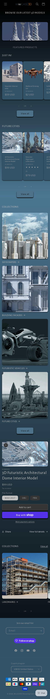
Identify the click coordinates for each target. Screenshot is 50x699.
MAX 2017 (10, 498)
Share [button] (8, 531)
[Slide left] (19, 106)
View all (25, 113)
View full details (37, 531)
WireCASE (18, 694)
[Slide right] (31, 106)
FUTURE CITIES (9, 421)
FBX (35, 498)
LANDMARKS (8, 602)
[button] (5, 4)
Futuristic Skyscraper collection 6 (30, 159)
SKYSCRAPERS (9, 262)
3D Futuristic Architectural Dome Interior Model (12, 159)
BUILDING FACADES (12, 315)
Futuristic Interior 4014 (11, 87)
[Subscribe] (41, 630)
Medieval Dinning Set (32, 87)
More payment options (25, 522)
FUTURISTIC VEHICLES (13, 368)
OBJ (24, 498)
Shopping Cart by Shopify (32, 694)
